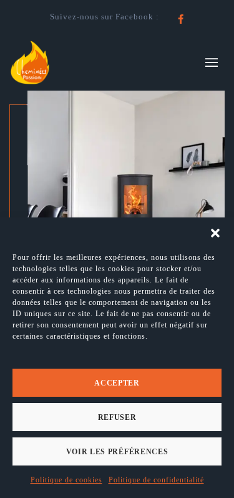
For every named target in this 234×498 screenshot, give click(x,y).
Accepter (117, 383)
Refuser (117, 417)
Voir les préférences (117, 451)
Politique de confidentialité (156, 480)
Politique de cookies (66, 480)
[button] (215, 233)
